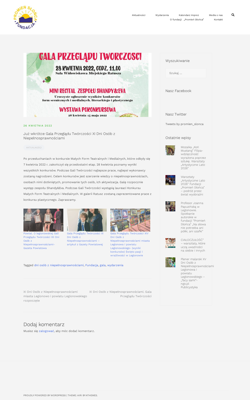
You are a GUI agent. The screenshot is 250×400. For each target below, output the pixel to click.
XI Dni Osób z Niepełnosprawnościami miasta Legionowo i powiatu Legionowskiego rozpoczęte (55, 296)
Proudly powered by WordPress (44, 395)
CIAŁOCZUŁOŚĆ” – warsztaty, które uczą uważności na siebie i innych (193, 245)
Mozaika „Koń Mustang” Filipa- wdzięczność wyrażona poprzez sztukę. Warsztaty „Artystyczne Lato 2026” (193, 157)
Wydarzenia (162, 15)
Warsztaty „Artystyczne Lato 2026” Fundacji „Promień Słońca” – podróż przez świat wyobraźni (193, 185)
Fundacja (91, 265)
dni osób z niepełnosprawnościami (59, 265)
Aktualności (138, 15)
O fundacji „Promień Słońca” (187, 19)
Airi (79, 395)
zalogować (46, 331)
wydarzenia (115, 265)
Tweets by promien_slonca (184, 124)
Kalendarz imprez (189, 15)
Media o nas (216, 15)
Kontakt (218, 19)
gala (103, 265)
